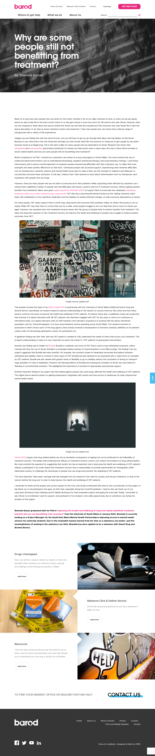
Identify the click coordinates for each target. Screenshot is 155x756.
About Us (75, 15)
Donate (137, 724)
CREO (137, 744)
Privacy (122, 721)
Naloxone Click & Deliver (76, 6)
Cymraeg (107, 6)
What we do (54, 15)
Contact (93, 6)
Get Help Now (129, 7)
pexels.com (84, 301)
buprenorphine (36, 148)
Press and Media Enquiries (117, 724)
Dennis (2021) (21, 457)
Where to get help (29, 15)
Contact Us (124, 695)
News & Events (57, 6)
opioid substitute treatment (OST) (69, 190)
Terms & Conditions (107, 744)
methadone (20, 148)
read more (21, 576)
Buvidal (52, 345)
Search (104, 15)
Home (79, 721)
